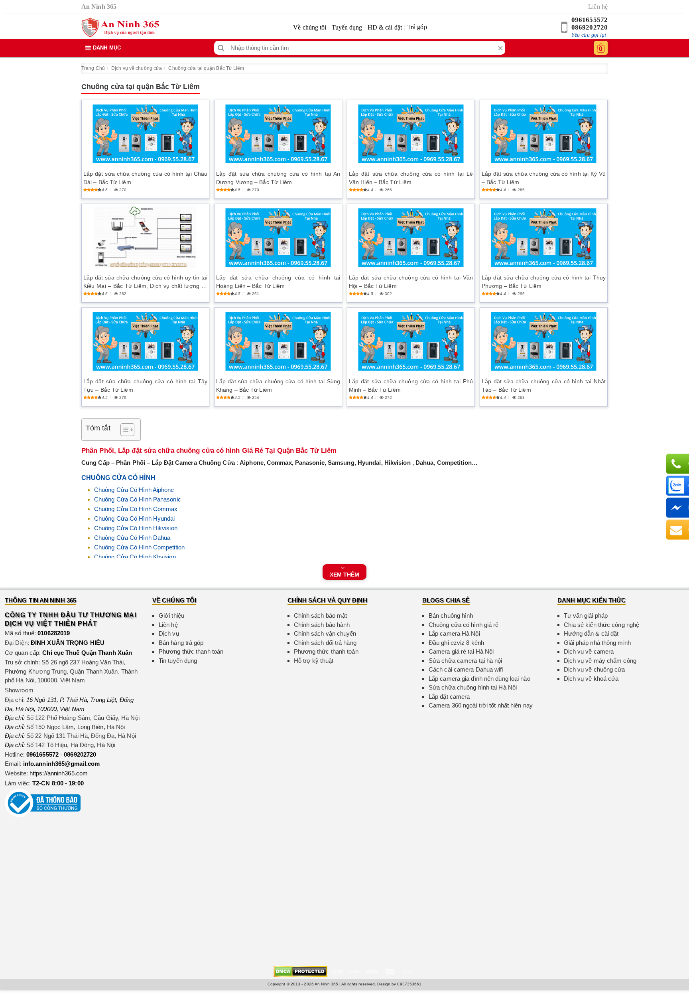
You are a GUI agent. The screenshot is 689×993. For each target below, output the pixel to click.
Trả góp (417, 27)
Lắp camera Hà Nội (454, 633)
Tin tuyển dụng (178, 660)
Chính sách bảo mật (320, 615)
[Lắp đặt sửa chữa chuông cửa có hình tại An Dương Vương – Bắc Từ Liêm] (278, 134)
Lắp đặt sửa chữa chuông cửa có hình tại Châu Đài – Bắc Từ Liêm (145, 177)
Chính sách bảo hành (322, 624)
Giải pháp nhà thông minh (597, 642)
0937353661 (409, 984)
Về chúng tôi (309, 27)
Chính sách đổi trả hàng (325, 642)
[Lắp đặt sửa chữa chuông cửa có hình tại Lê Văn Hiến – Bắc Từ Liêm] (411, 134)
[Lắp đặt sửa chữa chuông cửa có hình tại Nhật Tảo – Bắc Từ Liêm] (544, 341)
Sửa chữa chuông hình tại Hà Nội (473, 687)
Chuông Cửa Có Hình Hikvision (135, 528)
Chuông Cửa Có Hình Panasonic (137, 499)
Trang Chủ (93, 68)
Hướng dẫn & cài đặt (591, 633)
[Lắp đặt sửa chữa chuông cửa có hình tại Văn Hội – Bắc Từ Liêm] (411, 237)
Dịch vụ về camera (589, 651)
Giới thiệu (171, 615)
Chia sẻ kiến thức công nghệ (602, 624)
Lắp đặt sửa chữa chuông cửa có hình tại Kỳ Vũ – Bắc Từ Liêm (544, 177)
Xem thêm (344, 574)
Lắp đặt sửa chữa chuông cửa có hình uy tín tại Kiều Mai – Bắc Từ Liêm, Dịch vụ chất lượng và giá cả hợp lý (145, 282)
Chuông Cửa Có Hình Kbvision (135, 556)
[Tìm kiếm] (221, 48)
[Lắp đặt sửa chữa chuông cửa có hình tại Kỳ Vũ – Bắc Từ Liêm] (544, 134)
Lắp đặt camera (449, 696)
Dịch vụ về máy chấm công (600, 660)
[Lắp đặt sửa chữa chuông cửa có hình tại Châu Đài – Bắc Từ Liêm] (145, 134)
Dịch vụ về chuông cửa (136, 68)
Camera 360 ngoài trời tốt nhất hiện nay (481, 705)
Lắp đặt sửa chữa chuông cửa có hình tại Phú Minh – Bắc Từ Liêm (411, 385)
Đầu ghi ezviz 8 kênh (456, 642)
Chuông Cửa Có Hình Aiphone (134, 489)
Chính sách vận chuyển (325, 633)
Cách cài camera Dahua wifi (466, 669)
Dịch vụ (169, 633)
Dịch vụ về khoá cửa (591, 678)
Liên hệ (598, 6)
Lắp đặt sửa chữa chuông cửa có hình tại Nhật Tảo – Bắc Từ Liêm (544, 385)
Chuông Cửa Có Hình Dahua (132, 537)
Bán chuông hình (451, 615)
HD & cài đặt (385, 27)
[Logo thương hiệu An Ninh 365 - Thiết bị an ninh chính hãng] (120, 28)
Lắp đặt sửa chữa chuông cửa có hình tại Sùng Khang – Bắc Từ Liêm (278, 385)
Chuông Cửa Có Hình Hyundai (134, 518)
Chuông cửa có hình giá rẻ (464, 624)
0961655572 (589, 20)
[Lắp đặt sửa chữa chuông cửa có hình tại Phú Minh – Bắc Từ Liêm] (411, 341)
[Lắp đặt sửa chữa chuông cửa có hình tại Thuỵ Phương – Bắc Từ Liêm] (544, 237)
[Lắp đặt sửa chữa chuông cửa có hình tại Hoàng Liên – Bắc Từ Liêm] (278, 237)
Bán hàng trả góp (181, 642)
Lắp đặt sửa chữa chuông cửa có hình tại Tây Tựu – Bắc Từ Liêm (145, 385)
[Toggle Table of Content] (123, 429)
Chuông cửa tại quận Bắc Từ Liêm (206, 68)
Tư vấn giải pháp (586, 615)
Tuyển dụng (347, 27)
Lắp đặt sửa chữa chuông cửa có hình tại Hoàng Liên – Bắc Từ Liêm (278, 281)
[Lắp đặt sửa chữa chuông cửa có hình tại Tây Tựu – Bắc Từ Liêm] (145, 341)
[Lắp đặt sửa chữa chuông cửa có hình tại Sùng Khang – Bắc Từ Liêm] (278, 341)
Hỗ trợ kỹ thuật (314, 660)
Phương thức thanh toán (191, 651)
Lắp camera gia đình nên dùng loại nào (479, 678)
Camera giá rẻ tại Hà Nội (461, 651)
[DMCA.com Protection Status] (300, 970)
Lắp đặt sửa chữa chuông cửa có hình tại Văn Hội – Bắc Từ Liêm (411, 281)
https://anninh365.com (59, 773)
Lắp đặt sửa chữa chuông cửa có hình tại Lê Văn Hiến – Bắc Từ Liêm (411, 177)
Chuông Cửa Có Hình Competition (139, 547)
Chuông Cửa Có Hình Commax (136, 508)
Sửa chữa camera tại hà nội (465, 660)
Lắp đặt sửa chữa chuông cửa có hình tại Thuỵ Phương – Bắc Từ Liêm (544, 281)
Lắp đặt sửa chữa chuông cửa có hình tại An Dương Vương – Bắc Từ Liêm (278, 177)
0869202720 (589, 27)
